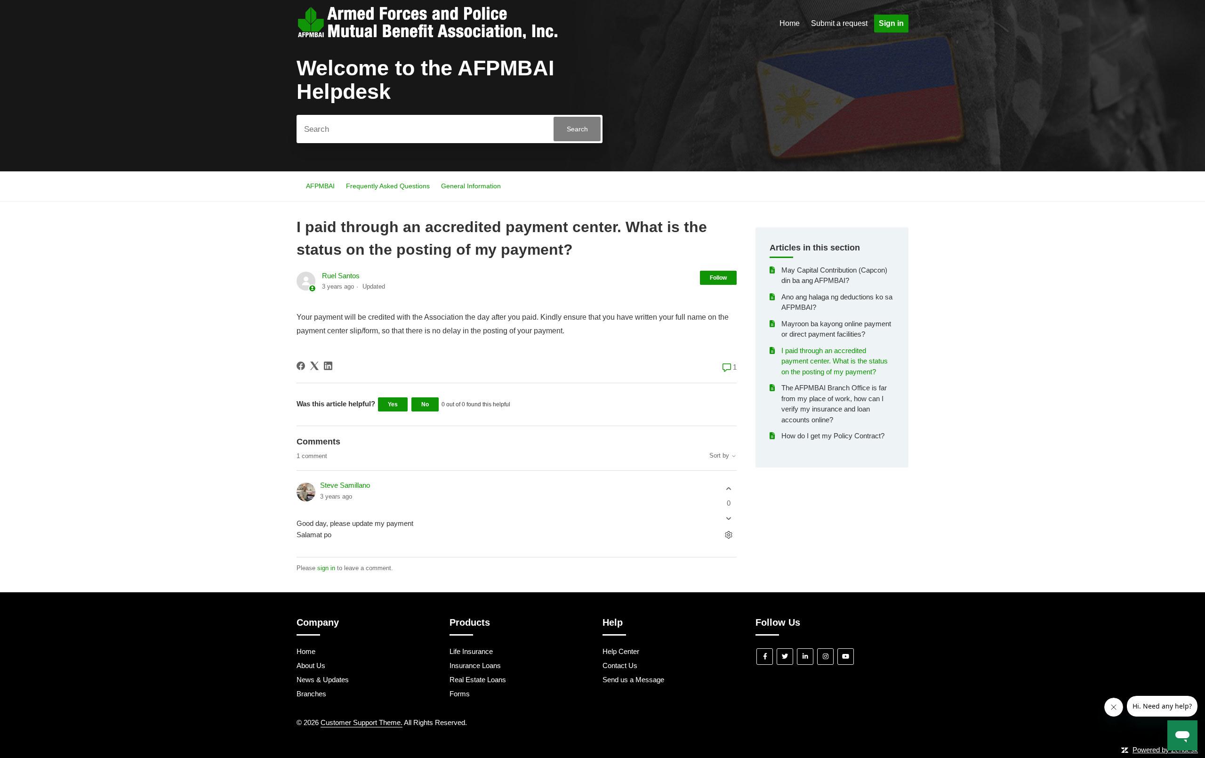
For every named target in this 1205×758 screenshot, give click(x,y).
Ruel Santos (341, 276)
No (425, 404)
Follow (718, 277)
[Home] (427, 36)
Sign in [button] (891, 23)
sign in (326, 568)
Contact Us (619, 665)
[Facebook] (301, 366)
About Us (311, 665)
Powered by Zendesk (1165, 750)
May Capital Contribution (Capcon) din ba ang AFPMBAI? (834, 275)
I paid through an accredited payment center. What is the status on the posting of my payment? (834, 361)
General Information (471, 186)
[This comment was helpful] (728, 488)
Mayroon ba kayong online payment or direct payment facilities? (836, 329)
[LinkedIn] (328, 366)
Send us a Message (633, 680)
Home (789, 23)
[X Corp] (314, 366)
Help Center (620, 651)
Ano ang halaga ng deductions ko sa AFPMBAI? (836, 302)
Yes (393, 404)
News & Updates (323, 680)
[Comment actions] (728, 535)
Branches (311, 694)
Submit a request (839, 23)
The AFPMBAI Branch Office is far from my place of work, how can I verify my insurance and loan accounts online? (834, 404)
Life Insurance (471, 651)
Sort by (720, 455)
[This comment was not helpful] (728, 518)
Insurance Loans (475, 665)
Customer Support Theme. (361, 722)
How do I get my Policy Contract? (832, 436)
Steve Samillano (345, 485)
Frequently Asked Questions (388, 186)
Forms (460, 694)
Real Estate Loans (478, 680)
